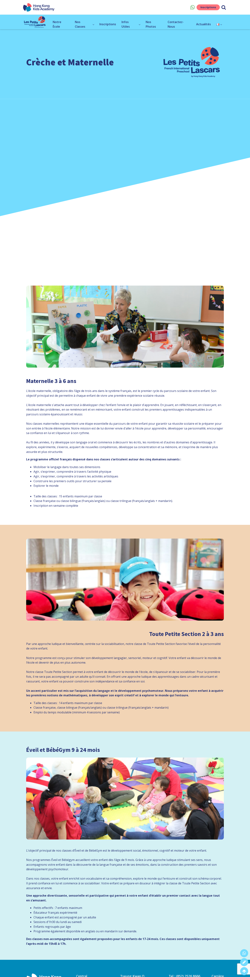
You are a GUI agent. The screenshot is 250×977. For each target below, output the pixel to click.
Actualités (203, 24)
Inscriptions (208, 7)
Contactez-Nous (176, 24)
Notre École (57, 24)
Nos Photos (151, 24)
